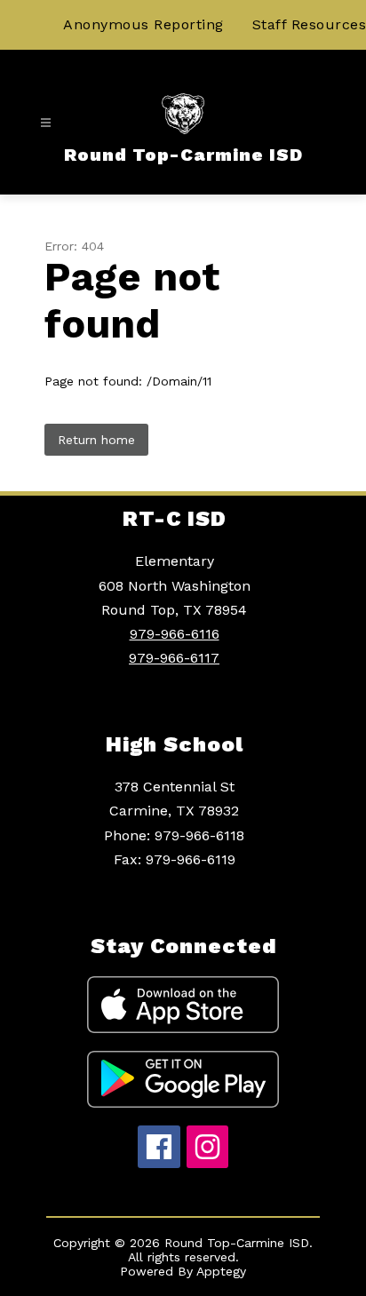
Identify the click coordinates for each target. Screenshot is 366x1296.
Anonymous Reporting (143, 24)
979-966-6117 (174, 657)
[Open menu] (46, 123)
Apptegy (221, 1271)
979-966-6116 (174, 633)
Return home (96, 440)
